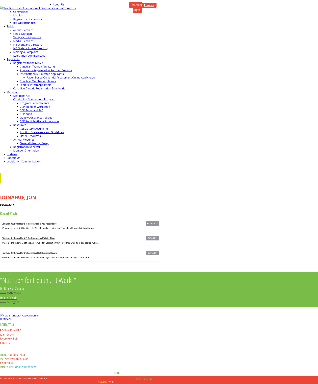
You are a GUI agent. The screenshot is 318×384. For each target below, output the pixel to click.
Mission (18, 15)
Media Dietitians (23, 41)
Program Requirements (34, 103)
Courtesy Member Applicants (38, 81)
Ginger (103, 381)
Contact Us (13, 158)
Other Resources (30, 136)
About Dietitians (23, 30)
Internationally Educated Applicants (42, 74)
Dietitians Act (21, 96)
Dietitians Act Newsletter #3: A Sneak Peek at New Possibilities (29, 223)
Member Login (137, 7)
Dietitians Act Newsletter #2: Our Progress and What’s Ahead (28, 238)
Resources (19, 125)
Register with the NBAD (28, 63)
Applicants (13, 59)
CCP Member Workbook (35, 107)
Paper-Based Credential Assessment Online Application (60, 77)
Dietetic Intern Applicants (35, 85)
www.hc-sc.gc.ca (9, 300)
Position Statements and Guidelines (42, 132)
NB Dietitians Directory (27, 44)
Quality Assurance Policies (36, 117)
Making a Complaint (25, 52)
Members (13, 92)
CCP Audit (26, 114)
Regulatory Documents (27, 19)
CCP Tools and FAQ (32, 110)
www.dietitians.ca (12, 290)
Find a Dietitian (22, 34)
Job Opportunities (24, 23)
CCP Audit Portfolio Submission (39, 121)
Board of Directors (64, 8)
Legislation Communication (30, 55)
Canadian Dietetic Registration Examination (40, 88)
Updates (12, 154)
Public (10, 26)
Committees (20, 12)
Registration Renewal (26, 147)
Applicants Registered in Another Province (46, 70)
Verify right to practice (27, 37)
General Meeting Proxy (34, 143)
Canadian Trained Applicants (37, 66)
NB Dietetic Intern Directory (30, 48)
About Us (58, 4)
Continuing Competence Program (34, 99)
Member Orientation (26, 150)
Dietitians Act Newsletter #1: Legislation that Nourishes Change (29, 253)
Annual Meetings (23, 139)
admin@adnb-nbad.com (21, 367)
